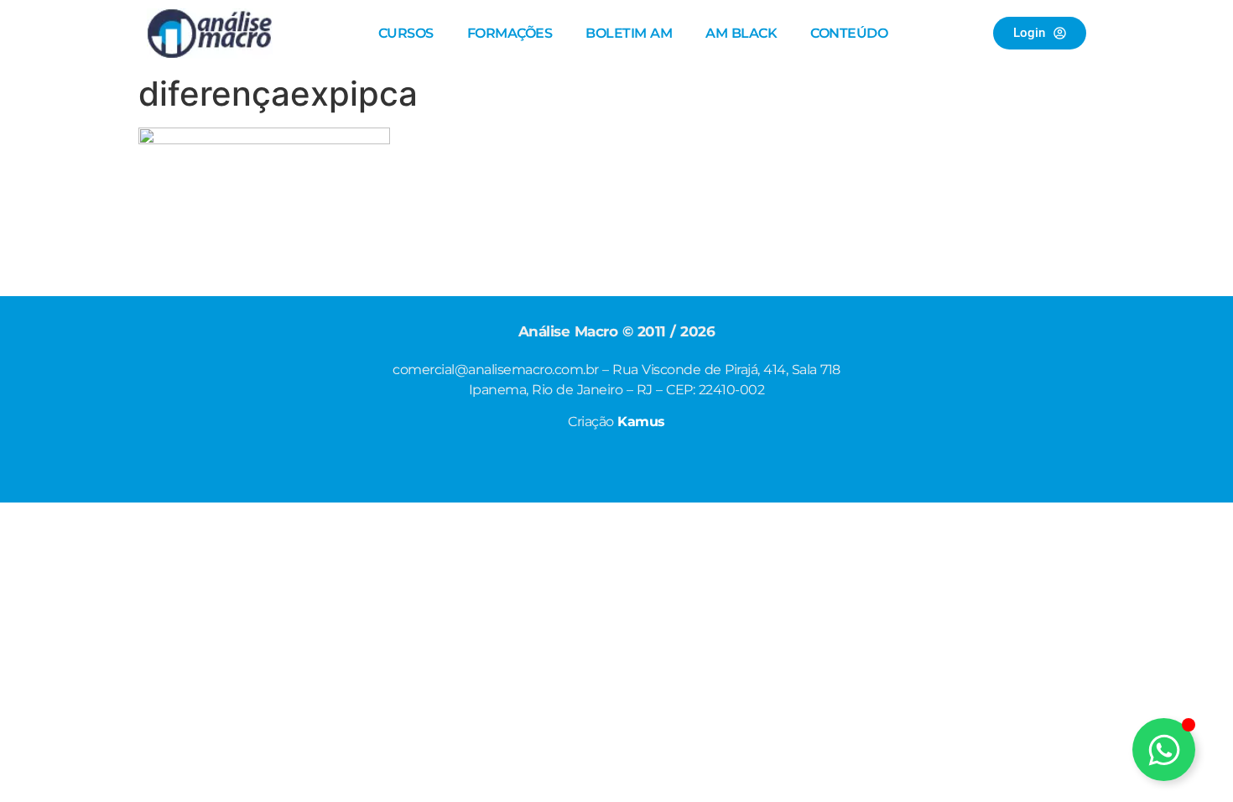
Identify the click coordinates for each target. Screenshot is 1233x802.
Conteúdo (848, 33)
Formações (510, 33)
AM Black (741, 33)
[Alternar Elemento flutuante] (1163, 749)
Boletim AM (628, 33)
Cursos (406, 33)
